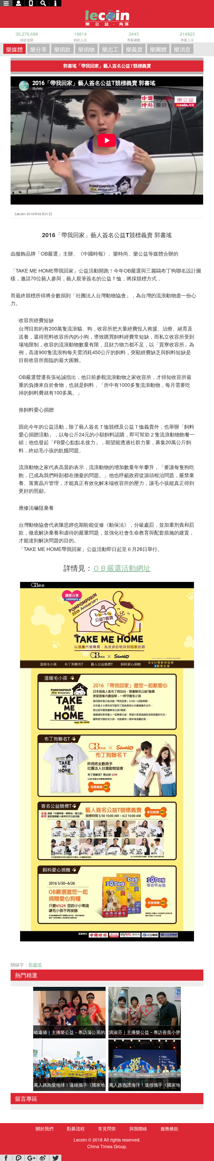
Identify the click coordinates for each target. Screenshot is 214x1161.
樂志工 (110, 49)
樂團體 (158, 49)
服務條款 (169, 1128)
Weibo (43, 1158)
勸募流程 (76, 1128)
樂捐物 (86, 49)
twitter (55, 1158)
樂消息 (182, 49)
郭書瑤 (35, 964)
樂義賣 (134, 49)
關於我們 (45, 1128)
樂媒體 (14, 49)
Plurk (18, 1158)
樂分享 (38, 49)
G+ (31, 1158)
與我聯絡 (138, 1128)
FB (6, 1158)
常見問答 (107, 1128)
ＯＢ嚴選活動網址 (121, 567)
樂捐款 (62, 49)
